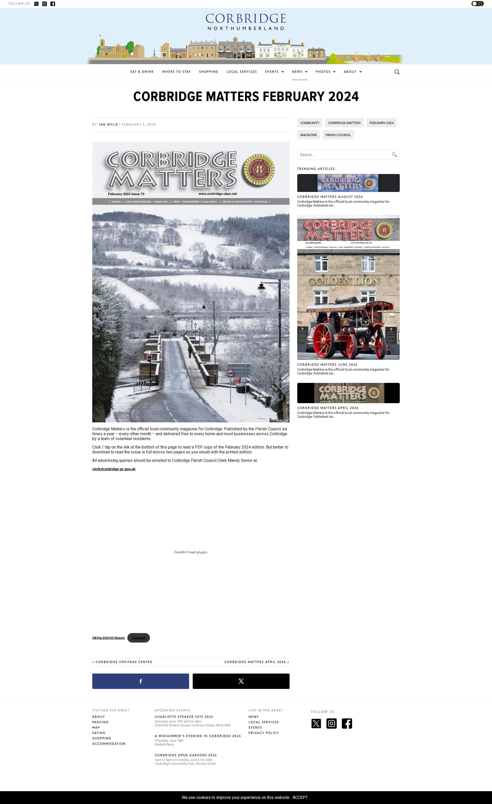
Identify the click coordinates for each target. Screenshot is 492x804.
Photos (323, 71)
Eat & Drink (142, 71)
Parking (100, 722)
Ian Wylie (108, 124)
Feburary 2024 (382, 123)
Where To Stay (176, 71)
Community (309, 123)
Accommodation (109, 743)
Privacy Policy (264, 733)
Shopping (208, 71)
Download (138, 638)
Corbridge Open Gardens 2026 (186, 755)
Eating (99, 733)
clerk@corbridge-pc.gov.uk (114, 469)
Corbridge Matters (344, 123)
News (297, 71)
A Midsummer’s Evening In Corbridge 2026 (198, 736)
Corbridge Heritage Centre (122, 662)
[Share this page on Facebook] (140, 681)
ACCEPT (300, 797)
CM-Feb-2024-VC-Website (108, 638)
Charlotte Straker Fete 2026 (184, 717)
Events (272, 71)
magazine (308, 135)
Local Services (242, 71)
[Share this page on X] (241, 681)
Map (96, 727)
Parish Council (338, 135)
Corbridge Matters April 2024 (257, 662)
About (350, 71)
